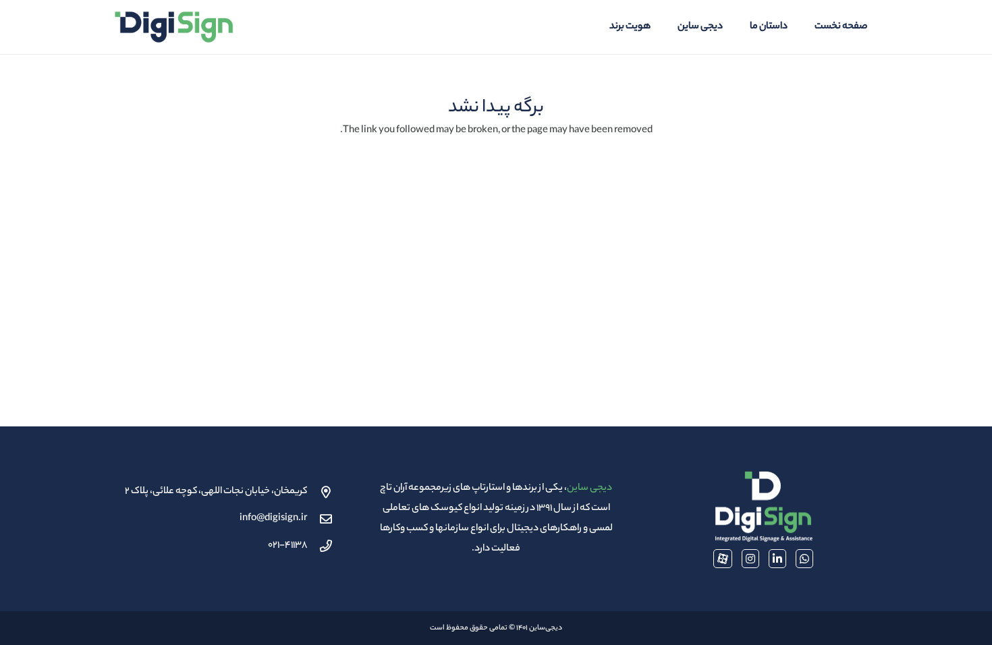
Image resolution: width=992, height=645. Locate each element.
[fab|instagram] (750, 558)
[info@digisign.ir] (320, 519)
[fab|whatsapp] (804, 558)
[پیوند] (173, 27)
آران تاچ (393, 488)
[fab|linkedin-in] (777, 558)
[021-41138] (320, 546)
